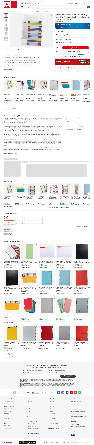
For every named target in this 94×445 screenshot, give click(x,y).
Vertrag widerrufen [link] (32, 426)
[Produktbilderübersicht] (6, 30)
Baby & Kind (8, 411)
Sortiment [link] (52, 408)
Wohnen (7, 413)
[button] (32, 217)
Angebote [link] (52, 401)
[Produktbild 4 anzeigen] (6, 29)
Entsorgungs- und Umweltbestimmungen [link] (74, 442)
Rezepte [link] (52, 411)
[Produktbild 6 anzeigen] (6, 38)
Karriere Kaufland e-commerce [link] (79, 426)
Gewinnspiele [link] (53, 416)
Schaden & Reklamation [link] (33, 428)
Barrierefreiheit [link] (87, 442)
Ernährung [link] (52, 418)
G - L (29, 406)
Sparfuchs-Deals (8, 401)
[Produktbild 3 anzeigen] (6, 25)
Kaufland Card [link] (53, 406)
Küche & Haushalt (9, 408)
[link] (38, 3)
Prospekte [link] (52, 404)
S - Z (29, 411)
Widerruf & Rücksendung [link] (33, 423)
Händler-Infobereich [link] (54, 431)
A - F (29, 404)
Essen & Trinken (8, 425)
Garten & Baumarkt (9, 406)
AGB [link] (64, 442)
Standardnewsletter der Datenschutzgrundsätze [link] (28, 380)
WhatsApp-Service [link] (54, 423)
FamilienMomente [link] (54, 420)
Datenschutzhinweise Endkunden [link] (79, 416)
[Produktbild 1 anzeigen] (6, 15)
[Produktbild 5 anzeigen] (6, 34)
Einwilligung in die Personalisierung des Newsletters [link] (29, 384)
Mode (6, 416)
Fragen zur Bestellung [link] (32, 421)
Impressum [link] (45, 442)
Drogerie (7, 418)
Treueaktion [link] (52, 413)
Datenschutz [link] (58, 442)
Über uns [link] (74, 404)
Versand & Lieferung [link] (32, 431)
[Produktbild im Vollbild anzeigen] (31, 30)
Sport (6, 420)
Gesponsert (87, 241)
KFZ (6, 423)
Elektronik (7, 404)
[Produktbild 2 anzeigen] (6, 20)
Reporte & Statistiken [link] (76, 401)
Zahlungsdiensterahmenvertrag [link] (79, 411)
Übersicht (30, 401)
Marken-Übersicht (9, 428)
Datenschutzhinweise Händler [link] (78, 414)
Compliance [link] (51, 442)
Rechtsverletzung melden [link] (33, 433)
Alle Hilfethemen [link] (31, 418)
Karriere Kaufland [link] (76, 424)
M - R (29, 408)
